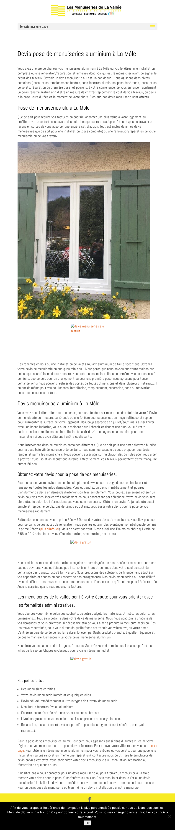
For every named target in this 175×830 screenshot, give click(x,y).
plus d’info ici (49, 529)
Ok (88, 823)
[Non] (169, 816)
